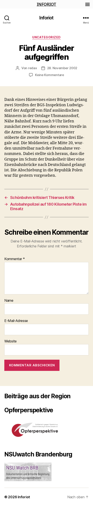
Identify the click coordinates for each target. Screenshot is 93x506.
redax (32, 68)
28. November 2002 (62, 68)
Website (10, 341)
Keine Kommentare (49, 75)
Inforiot (46, 18)
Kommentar (14, 259)
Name (8, 301)
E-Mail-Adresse (16, 321)
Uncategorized (46, 37)
